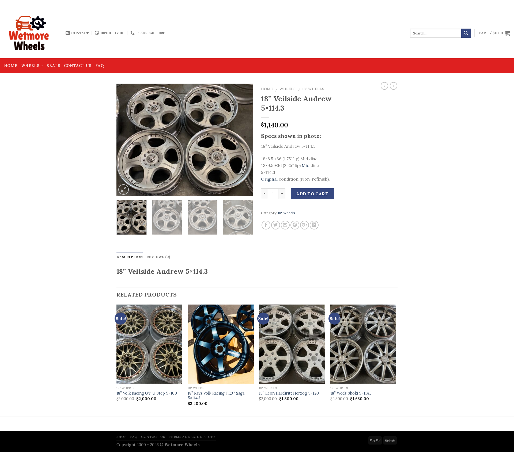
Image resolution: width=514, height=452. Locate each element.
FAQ (99, 65)
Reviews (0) (158, 257)
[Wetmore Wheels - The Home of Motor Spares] (31, 33)
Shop (121, 437)
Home (10, 65)
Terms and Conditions (192, 437)
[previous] (126, 139)
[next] (243, 139)
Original (269, 179)
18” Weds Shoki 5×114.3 (351, 393)
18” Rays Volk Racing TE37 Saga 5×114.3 (216, 396)
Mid (305, 165)
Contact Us (78, 65)
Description (129, 257)
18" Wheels (313, 89)
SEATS (53, 65)
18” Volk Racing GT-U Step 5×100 (146, 393)
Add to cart (312, 193)
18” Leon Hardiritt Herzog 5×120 (289, 393)
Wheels (30, 65)
